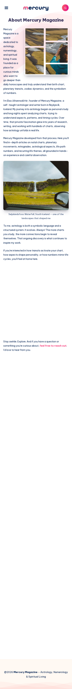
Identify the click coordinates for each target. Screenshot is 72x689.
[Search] (65, 7)
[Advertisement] (36, 301)
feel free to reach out (53, 345)
